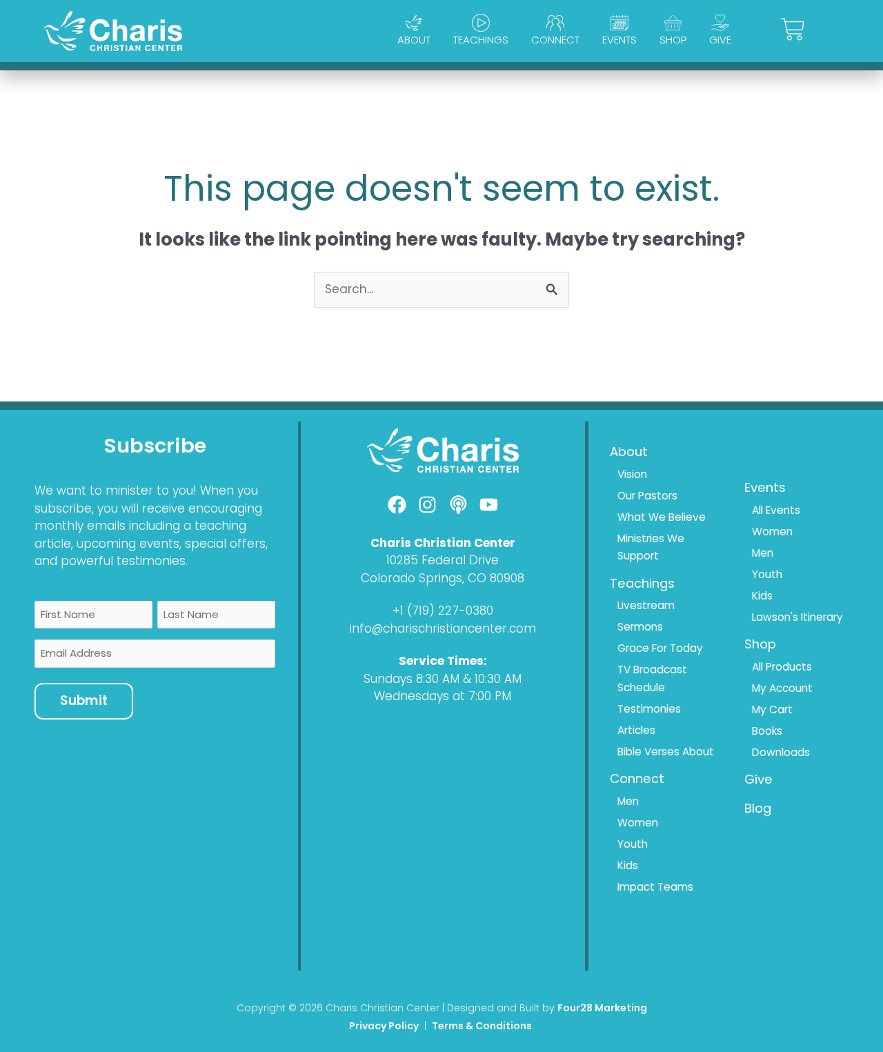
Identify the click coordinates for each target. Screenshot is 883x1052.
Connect (555, 39)
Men (628, 801)
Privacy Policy (384, 1026)
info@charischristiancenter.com (443, 628)
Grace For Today (660, 648)
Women (637, 822)
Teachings (480, 39)
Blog (757, 808)
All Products (782, 666)
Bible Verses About (665, 751)
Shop (672, 39)
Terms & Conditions (483, 1026)
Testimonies (649, 709)
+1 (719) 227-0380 (443, 610)
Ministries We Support (650, 547)
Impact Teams (655, 887)
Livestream (646, 605)
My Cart (772, 709)
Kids (627, 865)
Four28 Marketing (602, 1008)
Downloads (781, 752)
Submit (84, 700)
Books (767, 731)
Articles (636, 730)
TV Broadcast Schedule (652, 678)
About (413, 39)
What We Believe (661, 517)
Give (720, 39)
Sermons (640, 626)
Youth (632, 844)
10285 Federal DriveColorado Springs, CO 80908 (442, 569)
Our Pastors (647, 495)
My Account (782, 688)
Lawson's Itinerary (797, 617)
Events (619, 39)
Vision (632, 474)
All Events (776, 510)
